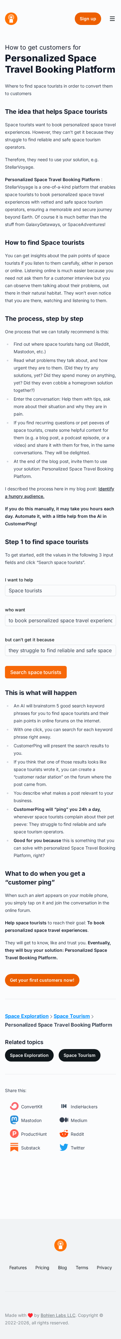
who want (15, 609)
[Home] (11, 18)
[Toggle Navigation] (112, 19)
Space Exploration (29, 1055)
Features (18, 1267)
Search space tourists (35, 672)
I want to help (19, 579)
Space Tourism (80, 1055)
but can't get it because (29, 639)
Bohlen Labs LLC (58, 1315)
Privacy (104, 1267)
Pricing (42, 1267)
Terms (82, 1267)
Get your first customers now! (42, 980)
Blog (62, 1267)
